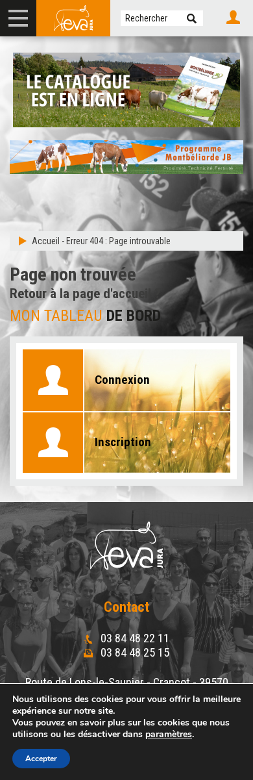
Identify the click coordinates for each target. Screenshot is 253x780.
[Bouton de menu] (18, 18)
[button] (192, 18)
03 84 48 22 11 (133, 638)
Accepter (41, 758)
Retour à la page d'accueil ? (85, 293)
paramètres (168, 734)
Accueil (46, 241)
